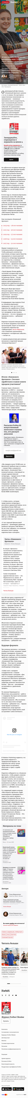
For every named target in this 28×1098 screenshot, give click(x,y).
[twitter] (2, 995)
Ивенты (4, 1040)
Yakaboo (4, 931)
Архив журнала (6, 1058)
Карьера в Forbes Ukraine (9, 1035)
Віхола (4, 934)
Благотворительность (8, 1064)
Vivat (8, 934)
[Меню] (25, 2)
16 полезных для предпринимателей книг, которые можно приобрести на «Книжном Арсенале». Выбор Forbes (9, 834)
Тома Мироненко (14, 75)
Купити (11, 159)
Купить (6, 1021)
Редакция (4, 1054)
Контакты (4, 1029)
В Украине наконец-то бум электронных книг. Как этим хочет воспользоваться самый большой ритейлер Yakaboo (9, 873)
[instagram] (9, 995)
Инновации (5, 881)
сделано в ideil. (21, 1094)
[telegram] (12, 995)
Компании (5, 861)
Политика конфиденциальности (11, 1049)
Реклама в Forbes (6, 1061)
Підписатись (9, 456)
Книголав (13, 934)
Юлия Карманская (15, 913)
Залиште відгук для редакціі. (10, 925)
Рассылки (4, 1046)
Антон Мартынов (18, 329)
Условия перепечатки (8, 1043)
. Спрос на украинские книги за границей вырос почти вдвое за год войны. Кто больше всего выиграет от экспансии (9, 852)
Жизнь (3, 54)
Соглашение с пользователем (10, 1032)
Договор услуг (6, 1037)
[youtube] (16, 995)
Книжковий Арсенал (7, 937)
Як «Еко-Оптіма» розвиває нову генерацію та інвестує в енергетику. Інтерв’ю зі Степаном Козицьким (10, 971)
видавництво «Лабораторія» (15, 931)
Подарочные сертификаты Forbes (11, 1067)
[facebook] (5, 995)
